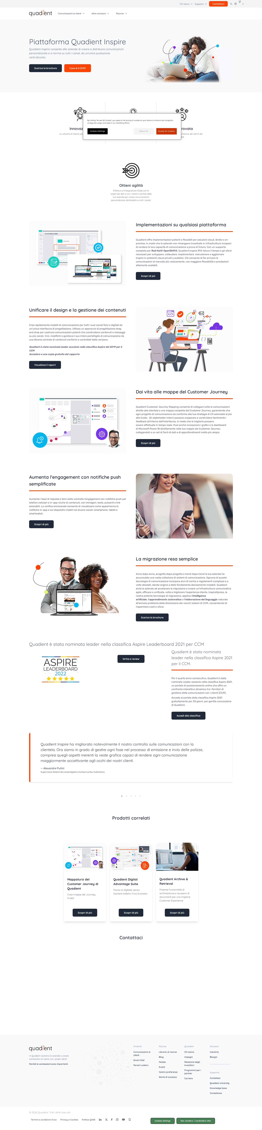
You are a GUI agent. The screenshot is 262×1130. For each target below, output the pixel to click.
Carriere (188, 1078)
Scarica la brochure (45, 68)
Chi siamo (189, 1052)
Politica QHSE (88, 1119)
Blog (161, 1057)
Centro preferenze (168, 1072)
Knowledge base (218, 1088)
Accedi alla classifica (188, 715)
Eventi (162, 1067)
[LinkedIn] (100, 1119)
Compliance (216, 1093)
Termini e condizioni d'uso (44, 1119)
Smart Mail (138, 1060)
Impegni (188, 1057)
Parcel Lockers (140, 1065)
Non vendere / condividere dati (196, 1121)
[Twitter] (106, 1119)
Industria (214, 1052)
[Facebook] (111, 1119)
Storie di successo (168, 1077)
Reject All (143, 131)
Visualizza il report (45, 364)
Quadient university (219, 1083)
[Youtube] (123, 1119)
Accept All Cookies (166, 131)
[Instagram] (117, 1119)
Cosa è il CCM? (77, 68)
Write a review (131, 658)
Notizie (162, 1062)
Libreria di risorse (168, 1052)
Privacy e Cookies (69, 1119)
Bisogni (213, 1057)
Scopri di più (148, 275)
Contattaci (215, 1078)
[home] (40, 13)
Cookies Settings (162, 1121)
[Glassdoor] (130, 1119)
